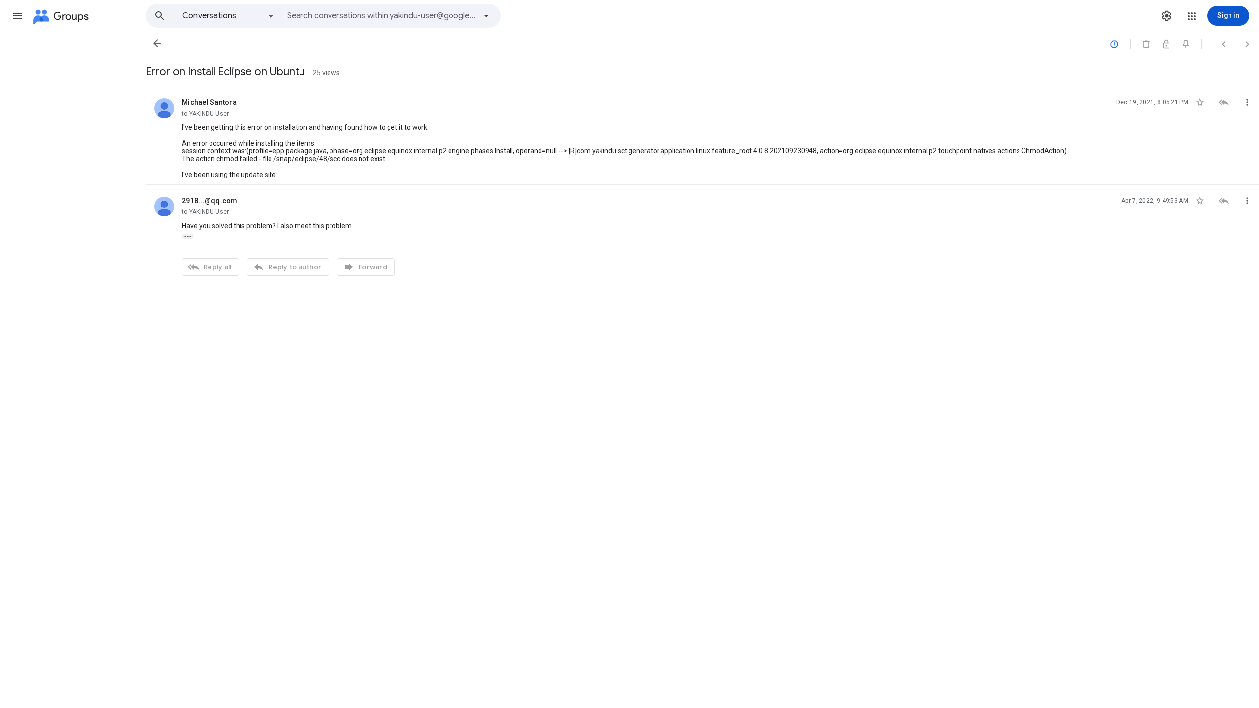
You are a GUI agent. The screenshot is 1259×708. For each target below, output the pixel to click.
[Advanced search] (486, 15)
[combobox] (382, 15)
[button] (18, 16)
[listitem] (702, 136)
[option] (229, 15)
